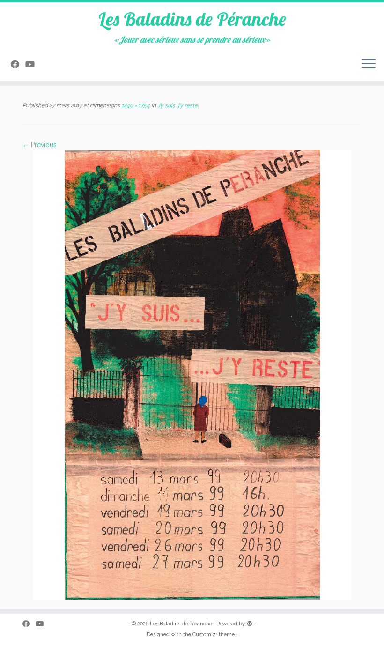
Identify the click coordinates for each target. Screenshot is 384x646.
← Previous (39, 145)
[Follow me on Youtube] (33, 64)
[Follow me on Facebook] (18, 64)
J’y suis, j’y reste (177, 105)
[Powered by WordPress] (249, 622)
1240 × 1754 (135, 105)
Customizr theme (213, 634)
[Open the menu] (369, 64)
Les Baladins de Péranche (192, 18)
